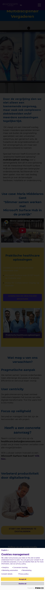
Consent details (6, 574)
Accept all (22, 579)
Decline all (22, 584)
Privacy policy (23, 574)
